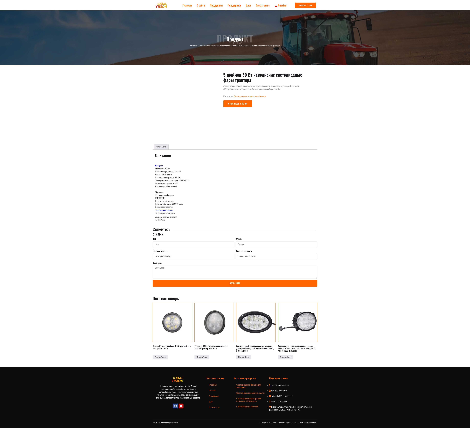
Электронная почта (244, 250)
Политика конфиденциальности (165, 422)
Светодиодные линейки (247, 406)
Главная (187, 5)
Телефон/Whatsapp (160, 250)
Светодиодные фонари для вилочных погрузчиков (248, 400)
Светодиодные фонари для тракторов (248, 386)
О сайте (201, 5)
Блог (248, 5)
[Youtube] (181, 406)
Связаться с (263, 5)
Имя (154, 238)
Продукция (216, 5)
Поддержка (234, 5)
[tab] (161, 147)
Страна (239, 238)
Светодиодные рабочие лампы (250, 393)
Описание (161, 146)
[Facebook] (175, 406)
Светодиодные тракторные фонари (214, 45)
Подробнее (160, 357)
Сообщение (157, 263)
